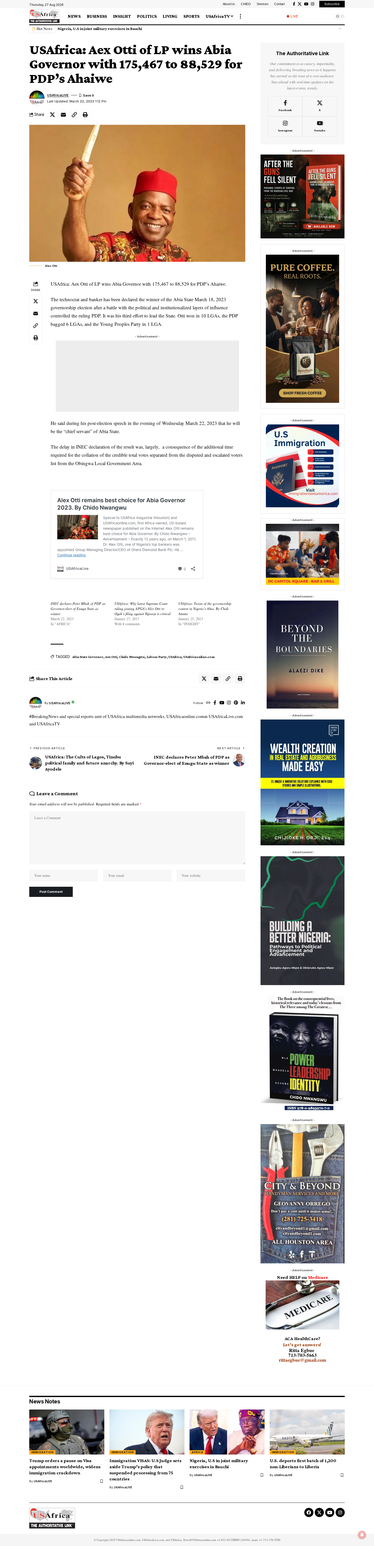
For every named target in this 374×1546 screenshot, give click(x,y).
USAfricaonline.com (199, 657)
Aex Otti (111, 657)
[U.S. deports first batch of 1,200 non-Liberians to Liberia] (307, 1432)
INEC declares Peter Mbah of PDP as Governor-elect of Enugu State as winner (78, 608)
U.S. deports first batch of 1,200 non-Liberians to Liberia (108, 28)
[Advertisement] (147, 376)
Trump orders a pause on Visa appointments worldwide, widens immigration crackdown (64, 1466)
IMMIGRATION (42, 1452)
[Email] (63, 115)
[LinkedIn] (242, 703)
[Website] (208, 703)
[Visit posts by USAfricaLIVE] (35, 703)
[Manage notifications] (362, 1535)
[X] (299, 4)
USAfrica (174, 657)
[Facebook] (294, 4)
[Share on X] (52, 115)
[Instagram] (312, 4)
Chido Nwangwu (132, 657)
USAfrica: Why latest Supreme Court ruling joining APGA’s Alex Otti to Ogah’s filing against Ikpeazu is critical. (142, 608)
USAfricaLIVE (58, 95)
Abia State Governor (87, 657)
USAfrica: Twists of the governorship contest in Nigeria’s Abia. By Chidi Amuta (204, 608)
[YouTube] (306, 4)
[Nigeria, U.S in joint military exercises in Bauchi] (227, 1432)
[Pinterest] (235, 703)
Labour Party (157, 657)
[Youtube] (320, 126)
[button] (240, 16)
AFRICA (197, 1452)
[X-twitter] (319, 1512)
